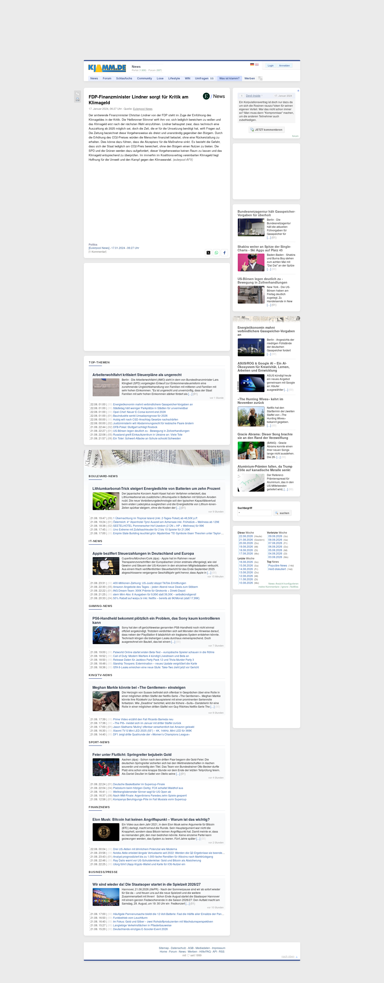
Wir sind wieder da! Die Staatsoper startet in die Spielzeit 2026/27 (146, 884)
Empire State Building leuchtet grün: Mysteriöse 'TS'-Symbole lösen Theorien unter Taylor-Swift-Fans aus (176, 533)
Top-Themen (99, 362)
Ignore (284, 586)
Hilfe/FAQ (205, 951)
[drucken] (77, 99)
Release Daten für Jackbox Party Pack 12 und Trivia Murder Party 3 (153, 659)
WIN (187, 78)
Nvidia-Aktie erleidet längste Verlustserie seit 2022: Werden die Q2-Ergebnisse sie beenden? (169, 853)
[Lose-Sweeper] (260, 79)
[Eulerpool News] (99, 248)
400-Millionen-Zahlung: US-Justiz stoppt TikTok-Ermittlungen (149, 583)
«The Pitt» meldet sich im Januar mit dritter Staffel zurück (147, 723)
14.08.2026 (246, 569)
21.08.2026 (246, 539)
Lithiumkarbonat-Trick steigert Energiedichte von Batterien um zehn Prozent (156, 488)
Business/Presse (103, 872)
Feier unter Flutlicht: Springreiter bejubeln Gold (132, 754)
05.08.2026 (275, 550)
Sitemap (164, 948)
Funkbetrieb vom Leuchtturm (130, 917)
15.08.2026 (246, 565)
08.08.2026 (275, 539)
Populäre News (277, 565)
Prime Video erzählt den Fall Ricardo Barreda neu (143, 719)
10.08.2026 (246, 583)
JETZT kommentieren (268, 130)
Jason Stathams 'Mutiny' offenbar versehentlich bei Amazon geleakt (153, 727)
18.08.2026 (246, 550)
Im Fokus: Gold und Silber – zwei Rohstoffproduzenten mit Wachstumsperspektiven (163, 921)
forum (295, 136)
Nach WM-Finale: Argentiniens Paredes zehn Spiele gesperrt (150, 795)
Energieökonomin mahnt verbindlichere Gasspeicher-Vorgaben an (153, 404)
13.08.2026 (246, 572)
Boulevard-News (103, 476)
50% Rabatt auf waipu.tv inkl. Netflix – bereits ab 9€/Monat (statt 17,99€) (156, 598)
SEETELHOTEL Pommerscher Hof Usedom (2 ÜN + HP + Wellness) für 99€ (158, 525)
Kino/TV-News (100, 675)
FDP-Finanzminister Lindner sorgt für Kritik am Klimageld (138, 99)
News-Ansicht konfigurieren (283, 583)
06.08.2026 (275, 546)
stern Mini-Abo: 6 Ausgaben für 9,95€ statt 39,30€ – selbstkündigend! (154, 594)
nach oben (288, 956)
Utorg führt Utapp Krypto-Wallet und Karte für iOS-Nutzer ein (149, 864)
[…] (190, 394)
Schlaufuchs (124, 78)
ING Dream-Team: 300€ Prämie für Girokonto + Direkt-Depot (149, 590)
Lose (160, 78)
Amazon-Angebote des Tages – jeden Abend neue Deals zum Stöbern (155, 587)
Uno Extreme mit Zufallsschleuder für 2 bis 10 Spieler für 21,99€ (151, 529)
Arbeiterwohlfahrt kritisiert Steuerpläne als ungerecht (137, 374)
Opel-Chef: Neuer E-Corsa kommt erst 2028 (139, 412)
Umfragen (204, 78)
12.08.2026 (246, 576)
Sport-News (99, 742)
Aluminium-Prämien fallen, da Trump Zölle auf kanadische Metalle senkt (265, 468)
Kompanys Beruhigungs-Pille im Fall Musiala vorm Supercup (149, 799)
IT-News (95, 541)
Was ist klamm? (229, 78)
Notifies (294, 586)
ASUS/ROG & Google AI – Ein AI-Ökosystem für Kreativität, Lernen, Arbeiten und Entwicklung (264, 366)
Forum (107, 78)
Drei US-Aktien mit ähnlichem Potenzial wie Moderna (145, 849)
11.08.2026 (246, 579)
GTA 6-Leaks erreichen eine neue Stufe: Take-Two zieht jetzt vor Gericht (156, 667)
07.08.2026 (275, 543)
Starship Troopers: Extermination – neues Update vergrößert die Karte (155, 663)
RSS (221, 951)
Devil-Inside (253, 95)
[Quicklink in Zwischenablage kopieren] (77, 94)
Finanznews (99, 807)
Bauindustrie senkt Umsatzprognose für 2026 (140, 415)
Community (144, 78)
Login (271, 65)
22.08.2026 (246, 536)
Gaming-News (100, 606)
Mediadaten (203, 948)
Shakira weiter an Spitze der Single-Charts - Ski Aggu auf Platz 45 (264, 248)
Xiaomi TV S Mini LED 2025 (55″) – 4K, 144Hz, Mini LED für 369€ (152, 730)
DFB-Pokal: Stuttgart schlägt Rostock (135, 427)
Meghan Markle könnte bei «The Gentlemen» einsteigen (139, 687)
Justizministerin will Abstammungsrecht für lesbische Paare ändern (153, 423)
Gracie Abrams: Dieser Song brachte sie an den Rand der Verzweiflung (265, 436)
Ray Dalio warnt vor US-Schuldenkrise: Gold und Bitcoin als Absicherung (157, 860)
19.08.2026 (246, 546)
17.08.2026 (246, 553)
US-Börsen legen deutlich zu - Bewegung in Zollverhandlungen (151, 430)
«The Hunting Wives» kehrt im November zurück (260, 401)
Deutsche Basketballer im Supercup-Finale (139, 784)
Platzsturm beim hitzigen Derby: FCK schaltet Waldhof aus (148, 788)
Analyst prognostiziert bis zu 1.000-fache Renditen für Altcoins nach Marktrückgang (163, 856)
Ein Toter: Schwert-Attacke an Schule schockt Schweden (147, 438)
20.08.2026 (246, 543)
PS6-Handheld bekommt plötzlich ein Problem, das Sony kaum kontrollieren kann (156, 620)
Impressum (218, 948)
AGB (191, 948)
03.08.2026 (275, 557)
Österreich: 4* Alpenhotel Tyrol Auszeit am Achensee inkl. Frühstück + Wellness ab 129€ (166, 522)
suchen (284, 513)
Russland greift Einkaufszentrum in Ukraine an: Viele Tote (147, 434)
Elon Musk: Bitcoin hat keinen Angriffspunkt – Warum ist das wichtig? (151, 819)
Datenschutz (178, 948)
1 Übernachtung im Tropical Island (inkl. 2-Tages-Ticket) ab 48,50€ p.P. (155, 518)
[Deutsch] (252, 64)
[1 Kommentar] (97, 251)
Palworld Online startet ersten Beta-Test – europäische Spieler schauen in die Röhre (163, 652)
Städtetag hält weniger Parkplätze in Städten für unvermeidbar (150, 408)
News (94, 78)
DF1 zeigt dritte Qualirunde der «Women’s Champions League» (151, 734)
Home (163, 951)
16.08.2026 (246, 562)
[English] (257, 64)
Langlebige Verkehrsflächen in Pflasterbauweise (142, 925)
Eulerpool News (142, 108)
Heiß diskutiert (277, 569)
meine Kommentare (268, 586)
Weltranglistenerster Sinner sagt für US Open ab (142, 791)
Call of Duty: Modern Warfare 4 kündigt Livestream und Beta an (151, 656)
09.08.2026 (275, 536)
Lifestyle (174, 78)
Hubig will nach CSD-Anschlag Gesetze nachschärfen (145, 419)
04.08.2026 (275, 553)
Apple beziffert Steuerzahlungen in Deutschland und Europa (143, 553)
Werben (249, 78)
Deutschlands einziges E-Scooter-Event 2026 (140, 929)
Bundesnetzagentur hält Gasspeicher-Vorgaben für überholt (266, 213)
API (215, 951)
